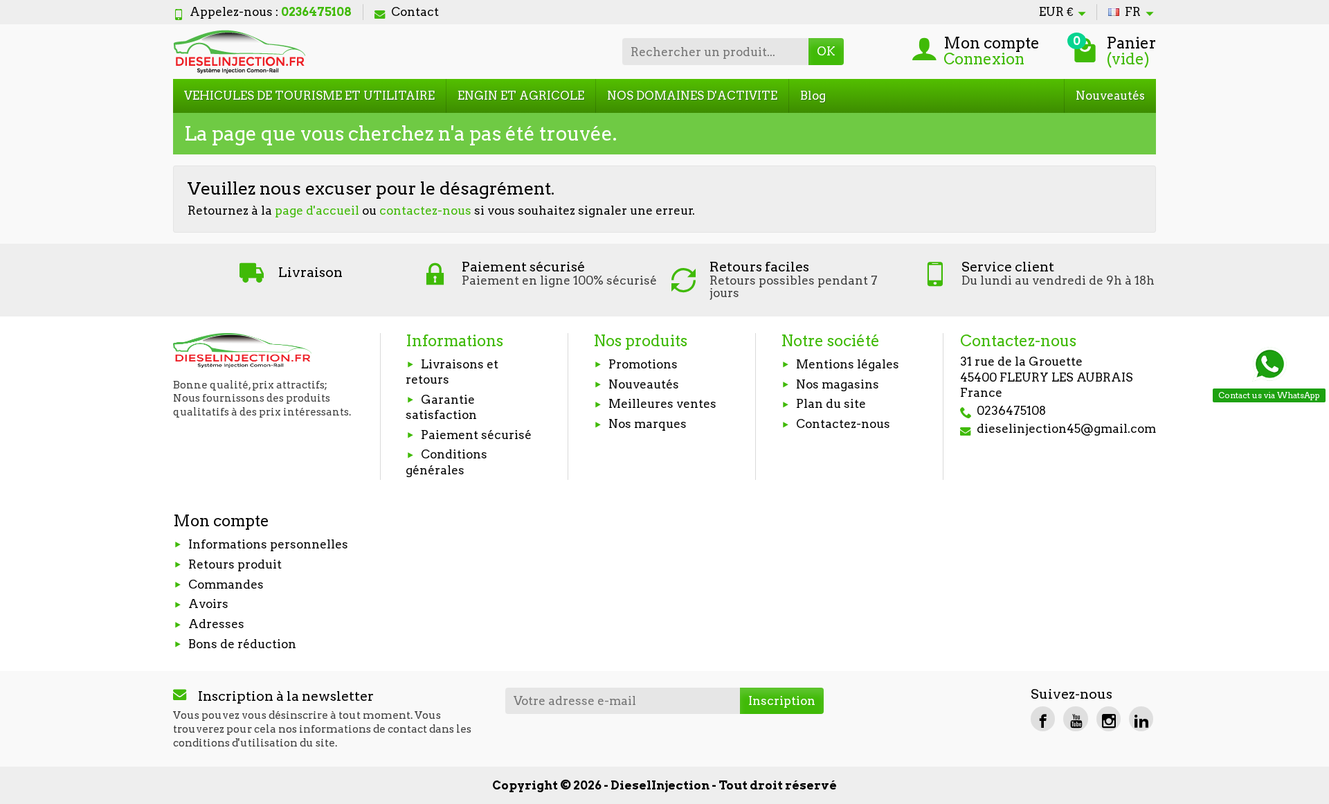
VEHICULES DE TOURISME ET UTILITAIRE (309, 95)
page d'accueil (317, 210)
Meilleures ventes (662, 404)
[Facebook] (1043, 718)
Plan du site (831, 404)
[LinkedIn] (1141, 718)
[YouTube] (1075, 718)
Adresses (216, 624)
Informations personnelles (268, 544)
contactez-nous (425, 210)
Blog (813, 95)
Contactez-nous (843, 424)
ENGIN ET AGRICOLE (521, 95)
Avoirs (208, 604)
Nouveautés (1110, 95)
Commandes (226, 584)
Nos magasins (837, 384)
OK (826, 51)
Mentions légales (847, 364)
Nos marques (647, 424)
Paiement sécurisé (476, 435)
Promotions (643, 364)
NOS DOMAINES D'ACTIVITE (692, 95)
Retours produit (235, 564)
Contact (415, 12)
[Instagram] (1108, 718)
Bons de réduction (242, 644)
